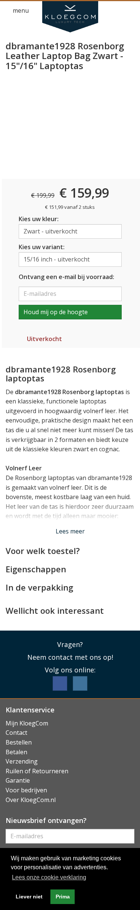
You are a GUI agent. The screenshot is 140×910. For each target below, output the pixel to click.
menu (20, 10)
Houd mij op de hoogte (56, 312)
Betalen (16, 752)
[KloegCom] (70, 16)
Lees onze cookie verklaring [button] (49, 877)
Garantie (18, 780)
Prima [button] (63, 897)
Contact (16, 732)
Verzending (22, 761)
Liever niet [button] (29, 897)
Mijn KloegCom (27, 723)
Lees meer (70, 531)
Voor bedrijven (26, 790)
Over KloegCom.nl (31, 800)
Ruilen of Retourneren (37, 771)
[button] (116, 11)
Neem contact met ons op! (70, 657)
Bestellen (19, 742)
